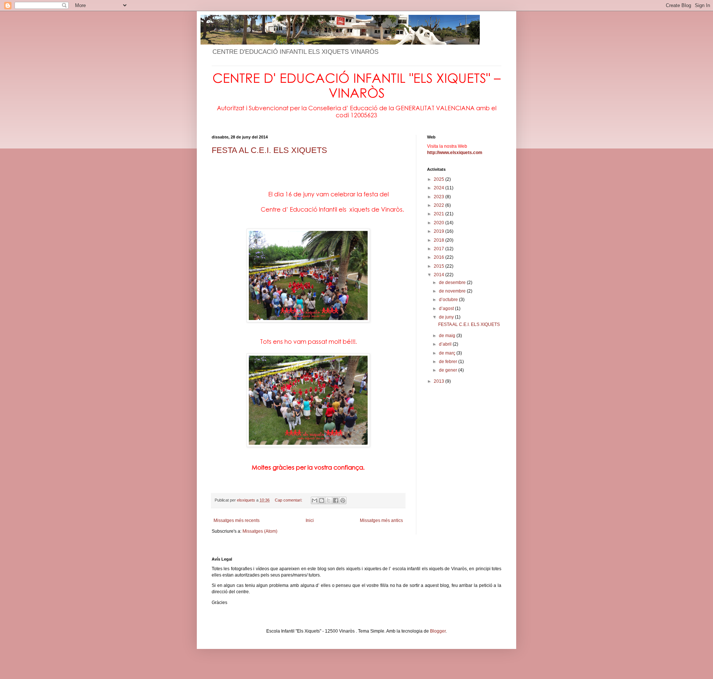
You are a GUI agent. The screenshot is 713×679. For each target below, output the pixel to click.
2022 (439, 205)
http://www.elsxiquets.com (454, 152)
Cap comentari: (289, 500)
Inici (310, 520)
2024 (439, 187)
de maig (447, 335)
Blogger (438, 631)
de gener (448, 370)
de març (447, 353)
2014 (439, 274)
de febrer (448, 361)
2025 (439, 179)
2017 (439, 248)
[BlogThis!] (321, 500)
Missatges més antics (381, 520)
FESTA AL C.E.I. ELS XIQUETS (269, 150)
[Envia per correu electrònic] (314, 500)
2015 (439, 266)
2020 (439, 222)
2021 (439, 213)
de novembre (453, 291)
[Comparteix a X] (328, 500)
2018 (439, 240)
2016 (439, 257)
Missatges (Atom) (259, 531)
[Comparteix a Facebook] (335, 500)
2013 (439, 381)
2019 (439, 231)
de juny (447, 317)
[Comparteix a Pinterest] (342, 500)
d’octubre (449, 299)
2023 (439, 196)
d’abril (446, 344)
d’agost (447, 308)
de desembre (453, 282)
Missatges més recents (237, 520)
